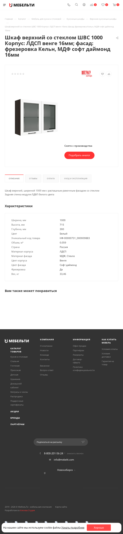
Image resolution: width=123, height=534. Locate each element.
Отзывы (33, 178)
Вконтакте (49, 488)
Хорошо (99, 527)
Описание (14, 178)
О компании (46, 345)
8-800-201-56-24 (53, 453)
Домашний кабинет (16, 385)
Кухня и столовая (19, 356)
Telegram (57, 488)
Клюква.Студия (27, 510)
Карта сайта (61, 506)
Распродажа (16, 396)
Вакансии (44, 365)
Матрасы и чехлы (19, 392)
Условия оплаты (110, 349)
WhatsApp (65, 488)
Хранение (15, 379)
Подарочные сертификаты (17, 402)
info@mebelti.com (64, 459)
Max (73, 488)
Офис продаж (79, 345)
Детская (14, 374)
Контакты (45, 359)
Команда (44, 354)
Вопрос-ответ (46, 370)
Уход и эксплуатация (75, 178)
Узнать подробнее (72, 527)
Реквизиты (78, 354)
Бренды (15, 417)
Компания (47, 339)
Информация (81, 339)
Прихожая (15, 370)
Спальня (14, 361)
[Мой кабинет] (84, 5)
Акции (14, 411)
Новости (44, 350)
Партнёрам (17, 424)
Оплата (51, 178)
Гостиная (15, 365)
